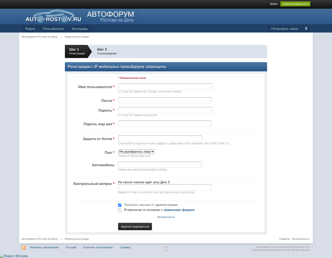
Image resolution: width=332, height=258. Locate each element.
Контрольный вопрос (93, 184)
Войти (274, 3)
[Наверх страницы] (166, 248)
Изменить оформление (44, 247)
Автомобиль (103, 165)
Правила (284, 238)
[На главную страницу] (80, 15)
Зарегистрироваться (295, 3)
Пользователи (53, 29)
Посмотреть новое (284, 29)
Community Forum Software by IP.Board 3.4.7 (283, 247)
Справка (125, 247)
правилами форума (179, 210)
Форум (30, 29)
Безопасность (166, 217)
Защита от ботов (98, 139)
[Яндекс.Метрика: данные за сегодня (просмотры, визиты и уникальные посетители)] (14, 256)
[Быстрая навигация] (306, 29)
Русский (71, 247)
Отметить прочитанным (98, 247)
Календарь (80, 29)
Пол (109, 152)
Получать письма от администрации (151, 205)
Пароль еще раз (99, 124)
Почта (107, 101)
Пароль (106, 110)
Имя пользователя (96, 87)
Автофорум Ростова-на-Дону (40, 238)
